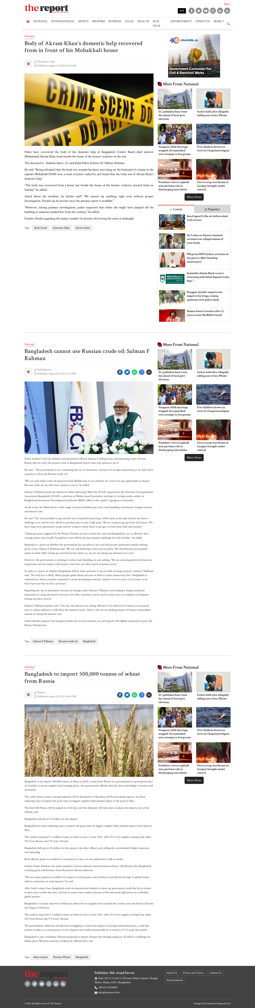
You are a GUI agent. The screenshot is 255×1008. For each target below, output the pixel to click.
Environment (181, 21)
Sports (83, 21)
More (218, 21)
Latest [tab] (177, 209)
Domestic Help (61, 228)
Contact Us (216, 973)
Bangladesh (89, 641)
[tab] (176, 209)
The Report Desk (46, 61)
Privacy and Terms (193, 973)
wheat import (40, 957)
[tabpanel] (194, 267)
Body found (40, 228)
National (40, 21)
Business (114, 21)
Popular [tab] (213, 209)
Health (143, 21)
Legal (129, 21)
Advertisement (175, 980)
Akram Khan (83, 228)
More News (194, 197)
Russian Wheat (61, 957)
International (63, 21)
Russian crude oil (68, 641)
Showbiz (98, 21)
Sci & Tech (156, 23)
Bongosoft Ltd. (224, 1003)
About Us (172, 973)
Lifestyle (203, 21)
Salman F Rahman (43, 641)
